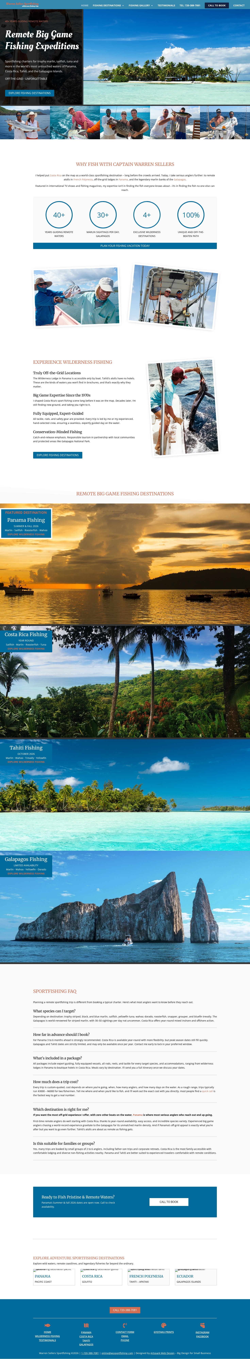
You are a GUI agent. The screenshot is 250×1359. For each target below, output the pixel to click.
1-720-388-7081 (90, 1353)
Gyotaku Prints (164, 1332)
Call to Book (217, 5)
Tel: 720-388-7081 (190, 5)
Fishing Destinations (107, 5)
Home (84, 5)
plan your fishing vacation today (125, 246)
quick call (207, 1091)
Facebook (202, 1336)
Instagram (202, 1332)
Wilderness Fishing (47, 1336)
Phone (125, 1340)
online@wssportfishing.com (117, 1353)
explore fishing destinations (30, 93)
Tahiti (86, 1340)
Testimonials (166, 5)
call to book (169, 1202)
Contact (239, 5)
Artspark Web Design (162, 1353)
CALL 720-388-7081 (125, 1310)
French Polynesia (83, 179)
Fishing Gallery (139, 5)
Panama (123, 179)
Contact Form (125, 1332)
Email (125, 1336)
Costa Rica (56, 175)
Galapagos (180, 179)
